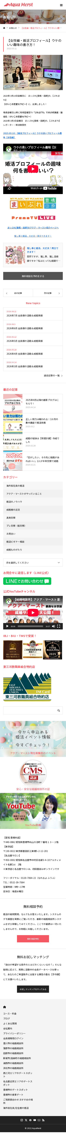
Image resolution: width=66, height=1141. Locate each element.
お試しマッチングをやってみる (33, 989)
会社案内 (7, 1028)
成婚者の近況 (13, 509)
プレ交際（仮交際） (16, 525)
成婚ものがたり (14, 549)
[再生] (7, 626)
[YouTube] (34, 1120)
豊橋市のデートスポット (15, 1089)
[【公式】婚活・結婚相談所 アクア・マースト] (18, 4)
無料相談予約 (33, 938)
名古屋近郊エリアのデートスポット (17, 1083)
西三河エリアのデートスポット (17, 1074)
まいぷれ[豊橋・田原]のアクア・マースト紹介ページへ (33, 227)
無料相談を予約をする (33, 276)
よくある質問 (10, 1023)
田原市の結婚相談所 (13, 1053)
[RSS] (43, 1120)
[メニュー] (61, 5)
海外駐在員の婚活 (15, 485)
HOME (4, 1007)
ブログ (6, 1018)
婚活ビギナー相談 (15, 541)
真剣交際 (10, 517)
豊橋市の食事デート (13, 1094)
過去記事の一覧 (52, 375)
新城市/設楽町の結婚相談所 (17, 1058)
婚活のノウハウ (14, 501)
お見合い (10, 533)
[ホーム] (4, 28)
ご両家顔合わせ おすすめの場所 (18, 1101)
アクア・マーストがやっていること (24, 493)
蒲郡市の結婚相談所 (13, 1048)
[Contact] (39, 1120)
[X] (26, 1120)
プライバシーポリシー (14, 1033)
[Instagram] (21, 1120)
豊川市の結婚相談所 (13, 1043)
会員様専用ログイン (13, 1038)
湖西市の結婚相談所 (13, 1063)
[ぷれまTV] (33, 217)
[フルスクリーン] (58, 626)
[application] (33, 612)
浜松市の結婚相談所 (13, 1068)
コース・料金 (9, 1013)
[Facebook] (30, 1120)
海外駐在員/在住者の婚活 (16, 1107)
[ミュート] (53, 626)
